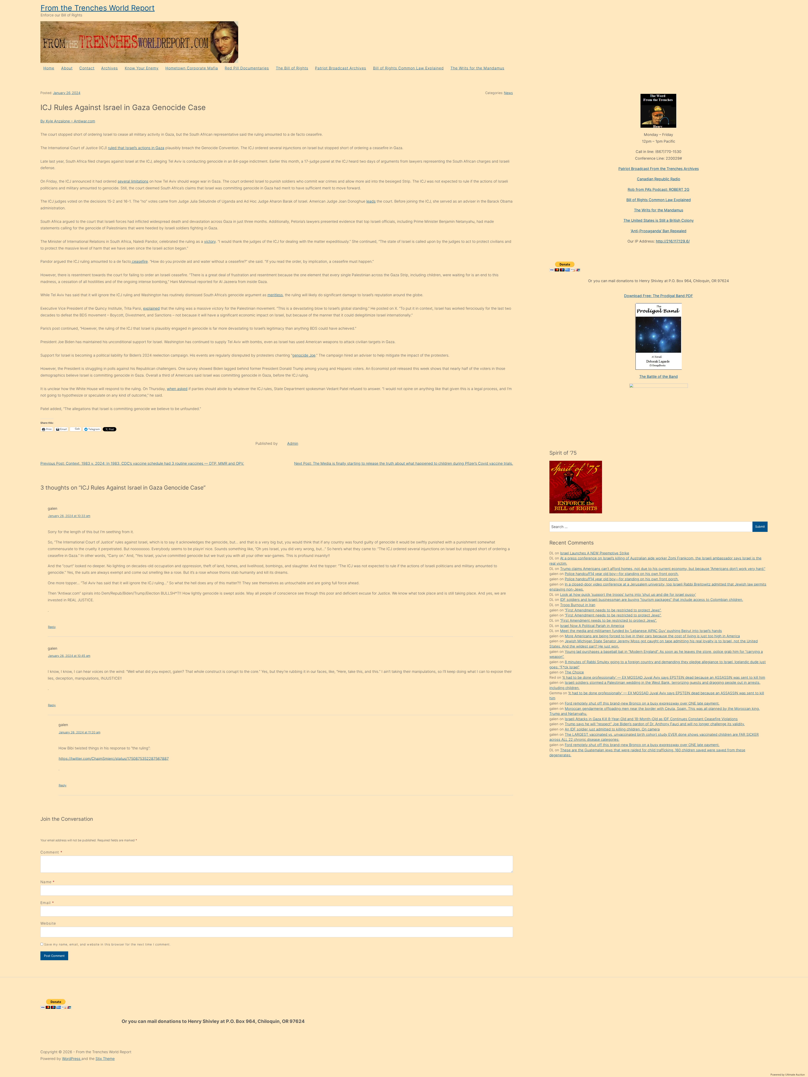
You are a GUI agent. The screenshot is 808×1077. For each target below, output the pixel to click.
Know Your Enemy (142, 68)
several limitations (133, 181)
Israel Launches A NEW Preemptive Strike (594, 553)
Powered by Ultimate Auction (788, 1074)
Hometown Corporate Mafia (191, 68)
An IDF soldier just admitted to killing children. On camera (612, 729)
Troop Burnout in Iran (577, 605)
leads (371, 201)
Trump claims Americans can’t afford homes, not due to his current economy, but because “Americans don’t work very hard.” (662, 569)
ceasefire (139, 261)
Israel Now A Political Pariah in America (592, 626)
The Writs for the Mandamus (477, 68)
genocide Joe (303, 355)
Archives (109, 68)
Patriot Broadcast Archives (340, 68)
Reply (52, 627)
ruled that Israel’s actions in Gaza (136, 148)
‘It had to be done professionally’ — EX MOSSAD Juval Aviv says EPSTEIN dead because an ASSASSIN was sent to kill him (663, 677)
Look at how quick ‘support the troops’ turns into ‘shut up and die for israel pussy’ (628, 594)
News (508, 93)
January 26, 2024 (66, 93)
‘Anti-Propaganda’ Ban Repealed (658, 231)
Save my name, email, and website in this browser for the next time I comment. (107, 944)
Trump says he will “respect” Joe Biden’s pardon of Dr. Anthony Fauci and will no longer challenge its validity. (655, 724)
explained (151, 308)
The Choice (574, 672)
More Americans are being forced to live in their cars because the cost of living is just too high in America (652, 636)
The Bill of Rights (292, 68)
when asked (177, 388)
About (67, 68)
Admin (292, 443)
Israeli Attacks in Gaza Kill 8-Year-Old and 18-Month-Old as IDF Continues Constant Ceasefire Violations (651, 719)
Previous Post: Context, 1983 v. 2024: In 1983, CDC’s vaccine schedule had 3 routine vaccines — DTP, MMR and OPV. (142, 463)
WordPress (71, 1058)
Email (45, 902)
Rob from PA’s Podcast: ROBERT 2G (658, 189)
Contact (86, 68)
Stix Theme (105, 1058)
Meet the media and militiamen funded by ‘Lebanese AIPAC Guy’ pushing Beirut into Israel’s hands (641, 631)
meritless (275, 295)
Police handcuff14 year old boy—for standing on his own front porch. (622, 574)
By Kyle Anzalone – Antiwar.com (67, 121)
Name (46, 882)
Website (48, 923)
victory (210, 241)
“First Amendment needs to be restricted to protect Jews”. (613, 610)
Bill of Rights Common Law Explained (408, 68)
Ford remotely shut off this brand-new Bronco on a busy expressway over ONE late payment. (642, 703)
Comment (51, 852)
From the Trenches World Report (98, 7)
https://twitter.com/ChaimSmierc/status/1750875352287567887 (114, 758)
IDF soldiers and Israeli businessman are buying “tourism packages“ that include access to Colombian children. (651, 600)
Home (48, 68)
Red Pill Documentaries (247, 68)
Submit (760, 526)
